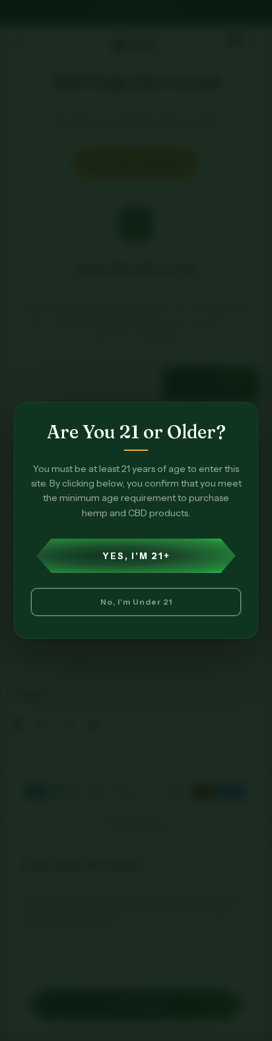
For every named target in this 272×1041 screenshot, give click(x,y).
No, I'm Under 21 (136, 602)
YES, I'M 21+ (136, 556)
